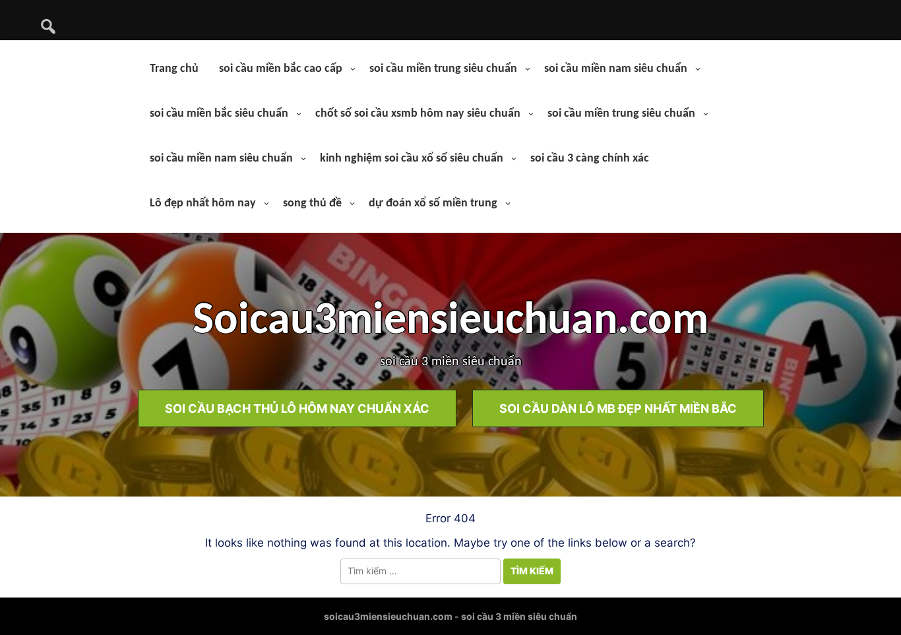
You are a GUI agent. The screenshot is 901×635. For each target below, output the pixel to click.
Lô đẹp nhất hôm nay (203, 203)
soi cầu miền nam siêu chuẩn (615, 69)
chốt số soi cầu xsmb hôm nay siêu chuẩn (417, 113)
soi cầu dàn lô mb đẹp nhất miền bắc (618, 408)
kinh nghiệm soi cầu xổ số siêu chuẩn (411, 158)
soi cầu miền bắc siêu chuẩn (219, 113)
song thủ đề (312, 203)
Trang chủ (174, 69)
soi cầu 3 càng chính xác (589, 158)
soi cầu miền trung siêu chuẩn (443, 69)
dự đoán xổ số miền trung (433, 203)
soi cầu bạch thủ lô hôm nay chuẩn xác (297, 408)
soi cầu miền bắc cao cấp (280, 69)
